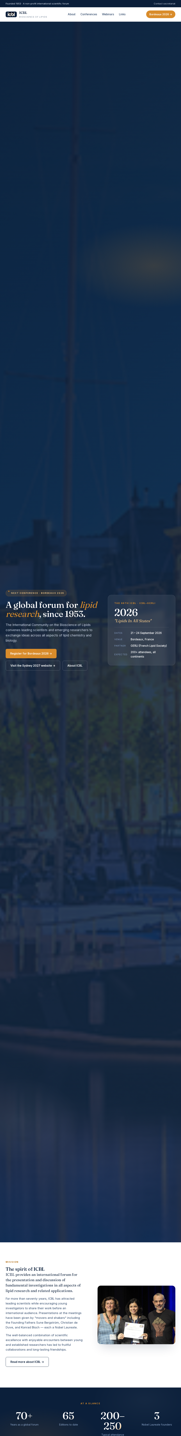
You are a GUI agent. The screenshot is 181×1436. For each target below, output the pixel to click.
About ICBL (75, 665)
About (71, 14)
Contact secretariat (164, 3)
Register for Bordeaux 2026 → (31, 653)
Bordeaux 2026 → (160, 14)
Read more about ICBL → (27, 1362)
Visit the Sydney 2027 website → (32, 665)
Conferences (88, 14)
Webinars (108, 14)
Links (122, 14)
